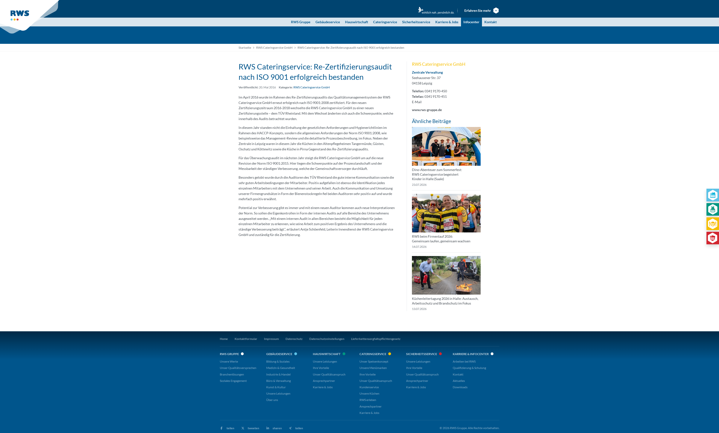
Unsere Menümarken (373, 368)
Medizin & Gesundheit (280, 368)
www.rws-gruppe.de (427, 110)
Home (224, 338)
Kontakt (490, 22)
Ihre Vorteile (321, 368)
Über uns (272, 400)
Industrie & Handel (278, 374)
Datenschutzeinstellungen (326, 338)
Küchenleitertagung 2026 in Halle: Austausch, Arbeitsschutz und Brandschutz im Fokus (445, 300)
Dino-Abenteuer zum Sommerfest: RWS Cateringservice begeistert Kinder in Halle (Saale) (437, 174)
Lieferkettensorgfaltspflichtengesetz (376, 338)
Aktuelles (459, 380)
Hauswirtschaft (356, 22)
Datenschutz (294, 338)
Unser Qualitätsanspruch (329, 374)
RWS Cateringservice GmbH (274, 47)
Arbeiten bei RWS (464, 361)
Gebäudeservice (327, 22)
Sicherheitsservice (416, 22)
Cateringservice (385, 22)
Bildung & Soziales (278, 361)
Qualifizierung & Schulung (469, 368)
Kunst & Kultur (276, 387)
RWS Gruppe (300, 22)
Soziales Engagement (233, 380)
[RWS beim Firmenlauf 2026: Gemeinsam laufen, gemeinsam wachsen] (446, 213)
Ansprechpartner (324, 380)
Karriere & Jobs (446, 22)
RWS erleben (368, 400)
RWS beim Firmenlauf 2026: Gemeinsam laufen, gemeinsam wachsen (441, 238)
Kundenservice (369, 387)
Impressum (271, 338)
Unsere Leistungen (278, 393)
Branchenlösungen (232, 374)
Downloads (460, 387)
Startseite (245, 47)
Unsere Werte (229, 361)
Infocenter (471, 22)
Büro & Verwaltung (278, 380)
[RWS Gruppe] (30, 17)
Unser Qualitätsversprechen (238, 368)
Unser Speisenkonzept (374, 361)
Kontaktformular (246, 338)
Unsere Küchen (369, 393)
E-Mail (417, 102)
